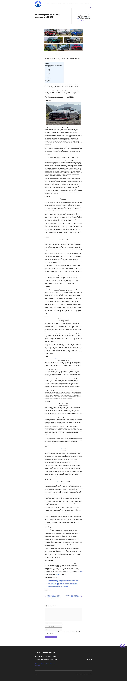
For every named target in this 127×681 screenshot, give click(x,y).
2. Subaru (48, 68)
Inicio (48, 3)
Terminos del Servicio (88, 674)
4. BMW (48, 70)
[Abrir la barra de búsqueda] (91, 3)
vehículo (57, 574)
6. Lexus (48, 73)
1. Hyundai (49, 66)
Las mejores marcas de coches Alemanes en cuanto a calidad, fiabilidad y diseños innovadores (53, 597)
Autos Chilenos (70, 3)
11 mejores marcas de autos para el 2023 (54, 65)
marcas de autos (50, 657)
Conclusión (47, 81)
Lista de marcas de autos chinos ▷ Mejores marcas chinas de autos (63, 580)
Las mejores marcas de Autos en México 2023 (58, 586)
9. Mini (48, 77)
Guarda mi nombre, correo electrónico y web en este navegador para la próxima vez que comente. (63, 632)
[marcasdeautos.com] (38, 3)
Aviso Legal (37, 663)
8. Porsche (49, 76)
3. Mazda (48, 69)
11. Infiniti (47, 80)
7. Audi (48, 74)
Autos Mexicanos (62, 3)
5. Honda (48, 72)
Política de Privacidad (79, 674)
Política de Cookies (45, 663)
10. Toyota (49, 78)
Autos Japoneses (79, 3)
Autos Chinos (54, 3)
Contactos (86, 3)
